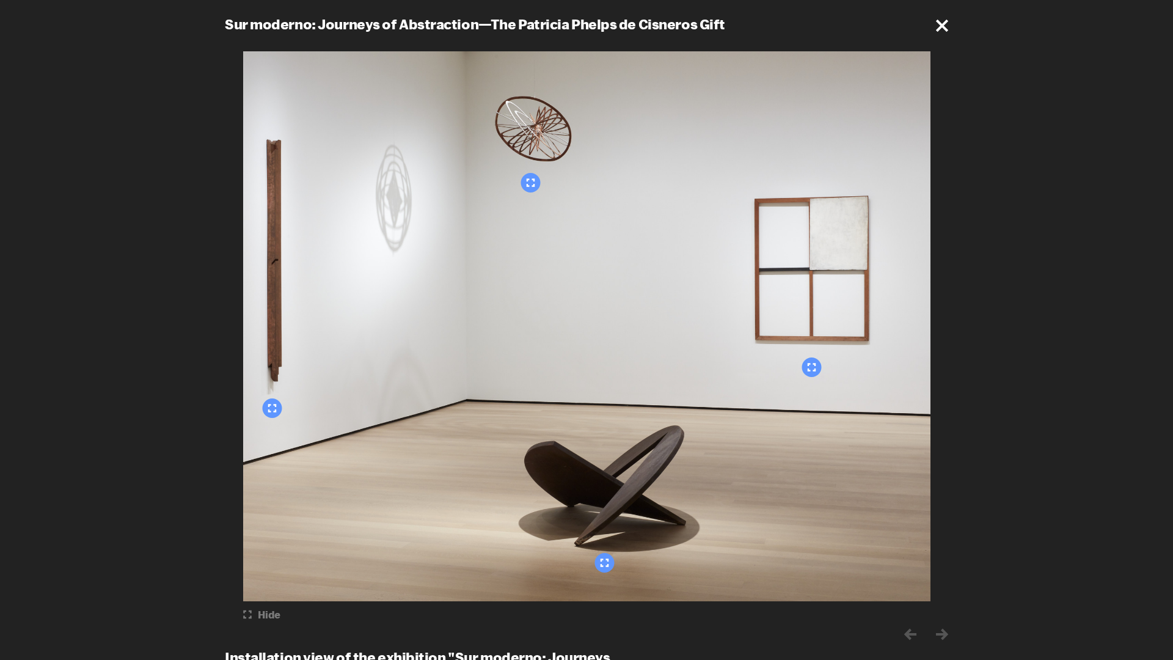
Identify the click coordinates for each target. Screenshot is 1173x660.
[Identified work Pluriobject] (272, 408)
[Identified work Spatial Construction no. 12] (531, 182)
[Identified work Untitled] (604, 563)
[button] (942, 26)
